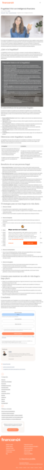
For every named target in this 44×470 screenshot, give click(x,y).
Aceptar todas (30, 243)
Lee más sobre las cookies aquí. (17, 239)
